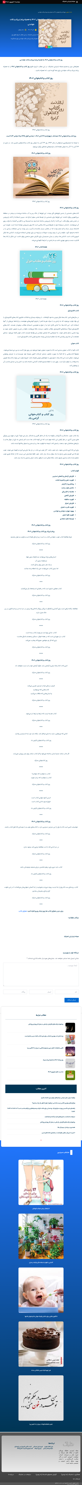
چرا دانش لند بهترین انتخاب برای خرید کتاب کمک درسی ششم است (44, 1036)
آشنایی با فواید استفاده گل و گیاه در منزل (41, 1262)
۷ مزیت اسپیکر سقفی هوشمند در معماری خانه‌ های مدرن (58, 1133)
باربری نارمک (38, 1448)
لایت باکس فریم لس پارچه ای (23, 1447)
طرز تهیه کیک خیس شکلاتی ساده (41, 1370)
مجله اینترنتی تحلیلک (68, 1)
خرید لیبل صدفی (38, 1447)
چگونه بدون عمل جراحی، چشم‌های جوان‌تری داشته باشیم (58, 1098)
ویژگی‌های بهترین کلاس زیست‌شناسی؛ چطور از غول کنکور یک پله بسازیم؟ (53, 1103)
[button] (77, 2)
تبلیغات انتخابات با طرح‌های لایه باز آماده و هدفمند (60, 1117)
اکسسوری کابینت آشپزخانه (25, 1448)
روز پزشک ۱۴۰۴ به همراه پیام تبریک (53, 1060)
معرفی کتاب (23, 911)
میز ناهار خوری (48, 1447)
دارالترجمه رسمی (48, 1448)
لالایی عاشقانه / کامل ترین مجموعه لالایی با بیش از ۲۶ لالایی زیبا (45, 1048)
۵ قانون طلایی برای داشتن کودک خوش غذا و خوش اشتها (41, 1316)
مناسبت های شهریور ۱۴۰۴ (55, 1072)
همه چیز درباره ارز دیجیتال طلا (66, 1127)
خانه (71, 12)
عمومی (67, 12)
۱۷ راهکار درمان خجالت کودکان (41, 1209)
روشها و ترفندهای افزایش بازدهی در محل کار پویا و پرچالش (45, 1024)
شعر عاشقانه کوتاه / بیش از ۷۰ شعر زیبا (41, 1424)
